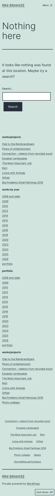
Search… (7, 88)
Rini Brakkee (13, 5)
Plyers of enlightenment (16, 148)
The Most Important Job (17, 163)
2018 (5, 230)
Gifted (6, 177)
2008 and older (11, 196)
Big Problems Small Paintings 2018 (22, 182)
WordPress (33, 483)
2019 (5, 235)
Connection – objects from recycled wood (27, 153)
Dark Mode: (42, 492)
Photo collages (11, 402)
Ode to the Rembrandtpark (18, 144)
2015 (5, 220)
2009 (5, 201)
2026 (5, 259)
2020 (5, 239)
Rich (4, 168)
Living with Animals (13, 172)
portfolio (7, 263)
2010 (5, 206)
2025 (5, 254)
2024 (5, 249)
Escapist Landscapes (14, 158)
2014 (5, 215)
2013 (5, 210)
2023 (5, 244)
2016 (5, 225)
